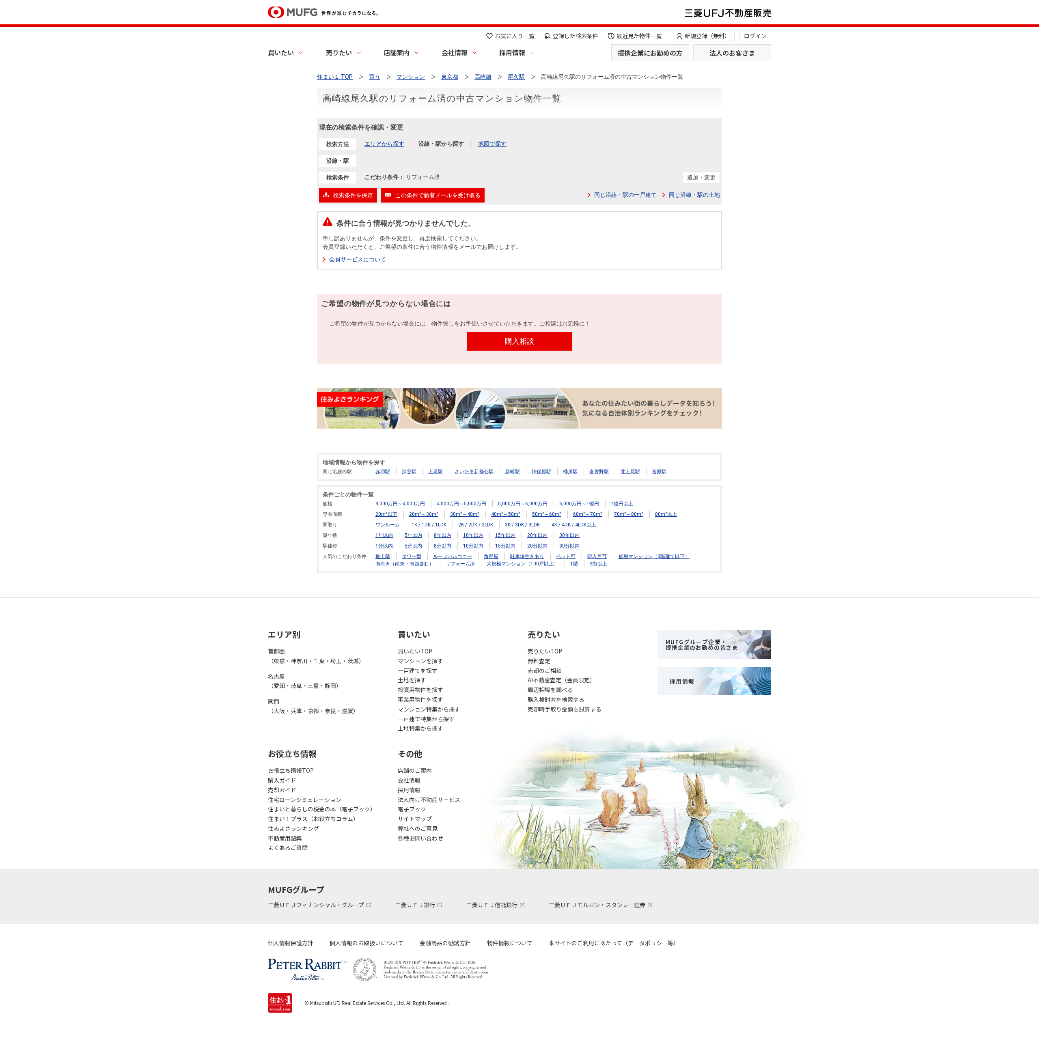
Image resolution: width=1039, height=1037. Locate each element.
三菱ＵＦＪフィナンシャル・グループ (316, 905)
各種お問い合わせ (420, 838)
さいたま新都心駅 (474, 471)
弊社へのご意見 (418, 828)
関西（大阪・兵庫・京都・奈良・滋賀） (313, 706)
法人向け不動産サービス (429, 800)
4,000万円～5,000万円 (461, 504)
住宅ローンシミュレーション (304, 800)
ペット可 (566, 556)
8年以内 (442, 535)
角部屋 (491, 556)
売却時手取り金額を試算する (564, 709)
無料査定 (539, 661)
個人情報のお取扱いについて (366, 943)
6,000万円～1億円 (579, 504)
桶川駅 (570, 471)
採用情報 (512, 52)
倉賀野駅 (599, 471)
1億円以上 (622, 504)
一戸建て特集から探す (426, 719)
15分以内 (505, 546)
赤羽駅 (382, 471)
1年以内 (384, 535)
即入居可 (597, 556)
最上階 (382, 556)
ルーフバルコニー (452, 556)
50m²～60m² (546, 514)
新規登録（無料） (707, 36)
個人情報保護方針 (290, 943)
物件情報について (509, 943)
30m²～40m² (464, 514)
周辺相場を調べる (550, 690)
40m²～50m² (505, 514)
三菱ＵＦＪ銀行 (415, 905)
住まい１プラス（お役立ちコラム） (313, 819)
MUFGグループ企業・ (702, 644)
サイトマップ (415, 819)
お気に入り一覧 (515, 36)
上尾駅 (435, 471)
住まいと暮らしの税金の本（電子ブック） (322, 809)
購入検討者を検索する (556, 699)
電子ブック (412, 809)
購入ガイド (282, 780)
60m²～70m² (587, 514)
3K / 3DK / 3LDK (522, 525)
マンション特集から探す (429, 709)
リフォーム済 (460, 564)
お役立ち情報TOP (291, 770)
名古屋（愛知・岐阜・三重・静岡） (305, 681)
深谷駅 (409, 471)
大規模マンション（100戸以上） (522, 564)
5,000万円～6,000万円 (523, 504)
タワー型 (411, 556)
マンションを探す (420, 661)
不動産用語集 (285, 838)
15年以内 (505, 535)
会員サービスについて (357, 259)
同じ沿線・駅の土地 (694, 195)
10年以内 (473, 535)
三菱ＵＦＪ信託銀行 (492, 905)
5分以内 (413, 546)
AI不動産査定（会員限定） (561, 680)
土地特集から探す (420, 728)
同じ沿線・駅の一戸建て (625, 195)
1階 (574, 564)
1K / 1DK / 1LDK (429, 525)
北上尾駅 (630, 471)
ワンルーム (387, 525)
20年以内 (537, 535)
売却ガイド (282, 790)
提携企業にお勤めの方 (650, 53)
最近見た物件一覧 (639, 36)
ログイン (755, 36)
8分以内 (442, 546)
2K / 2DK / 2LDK (475, 525)
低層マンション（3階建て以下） (654, 556)
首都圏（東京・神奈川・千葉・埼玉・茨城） (316, 656)
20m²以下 (386, 514)
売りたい (339, 52)
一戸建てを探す (418, 670)
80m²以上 (666, 514)
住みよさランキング (293, 828)
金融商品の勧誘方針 (445, 943)
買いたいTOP (415, 651)
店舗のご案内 (415, 770)
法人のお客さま (732, 53)
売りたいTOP (545, 651)
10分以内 (473, 546)
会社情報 (455, 52)
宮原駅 (659, 471)
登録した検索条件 (575, 36)
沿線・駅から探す (441, 143)
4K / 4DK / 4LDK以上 (574, 525)
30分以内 (569, 546)
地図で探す (492, 143)
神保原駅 (541, 471)
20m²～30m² (423, 514)
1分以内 (384, 546)
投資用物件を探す (420, 690)
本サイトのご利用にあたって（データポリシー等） (614, 943)
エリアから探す (384, 143)
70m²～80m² (628, 514)
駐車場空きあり (527, 556)
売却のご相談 (545, 670)
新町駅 (512, 471)
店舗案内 (397, 52)
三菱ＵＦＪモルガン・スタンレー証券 (598, 905)
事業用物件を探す (420, 699)
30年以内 (569, 535)
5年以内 (413, 535)
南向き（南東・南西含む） (404, 564)
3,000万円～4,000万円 (400, 504)
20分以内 (537, 546)
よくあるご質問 (288, 847)
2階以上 (598, 564)
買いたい (281, 52)
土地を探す (412, 680)
